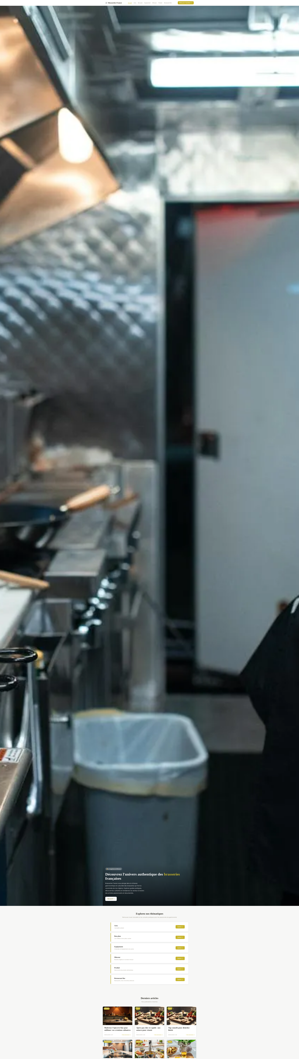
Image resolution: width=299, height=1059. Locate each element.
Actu (135, 3)
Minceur (154, 3)
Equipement (147, 3)
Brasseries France (113, 3)
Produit (160, 3)
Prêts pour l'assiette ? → (185, 2)
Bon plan (140, 3)
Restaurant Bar (168, 3)
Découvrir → (111, 899)
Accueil (130, 3)
